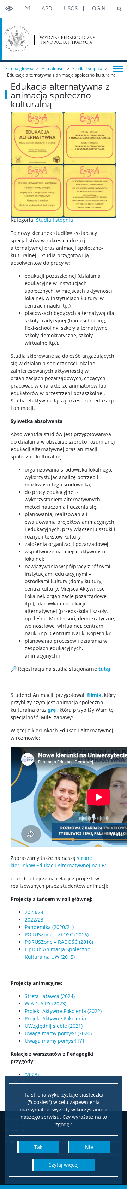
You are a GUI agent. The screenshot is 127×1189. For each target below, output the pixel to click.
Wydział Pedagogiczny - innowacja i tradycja (69, 39)
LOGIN (97, 8)
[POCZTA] (27, 8)
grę (52, 709)
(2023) (32, 1074)
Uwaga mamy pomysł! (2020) (58, 1033)
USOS (71, 8)
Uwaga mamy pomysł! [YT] (56, 1040)
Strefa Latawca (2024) (50, 996)
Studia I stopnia (87, 69)
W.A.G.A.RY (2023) (45, 1003)
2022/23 (34, 919)
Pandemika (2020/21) (49, 927)
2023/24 (34, 912)
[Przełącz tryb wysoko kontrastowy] (9, 8)
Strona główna (19, 69)
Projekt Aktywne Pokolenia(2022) (63, 1011)
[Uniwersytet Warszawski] (16, 39)
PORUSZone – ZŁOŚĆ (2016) (57, 934)
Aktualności (53, 69)
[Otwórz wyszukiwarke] (116, 9)
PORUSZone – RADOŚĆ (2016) (60, 942)
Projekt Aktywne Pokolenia (55, 1018)
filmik (94, 695)
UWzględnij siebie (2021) (54, 1025)
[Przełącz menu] (118, 68)
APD (47, 8)
